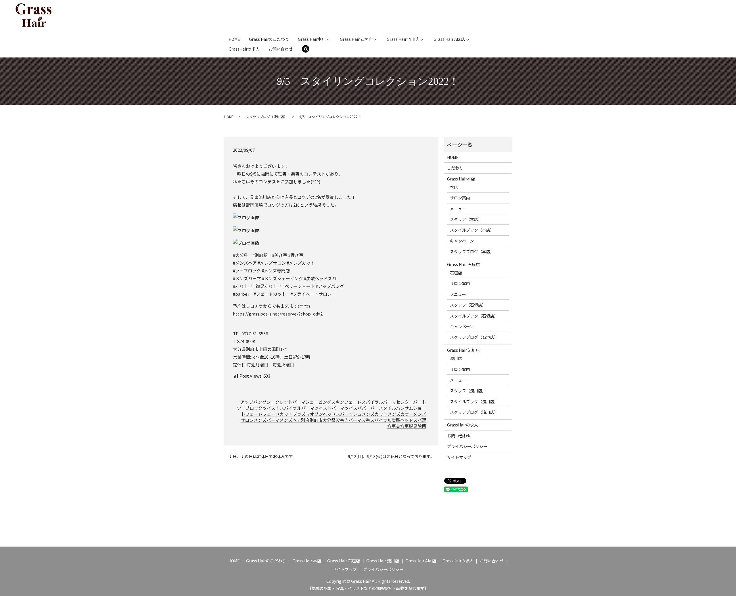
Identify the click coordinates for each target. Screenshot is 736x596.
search (309, 49)
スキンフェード (346, 402)
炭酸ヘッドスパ (407, 420)
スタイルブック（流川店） (474, 401)
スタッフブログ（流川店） (266, 116)
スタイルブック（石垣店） (474, 316)
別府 (305, 420)
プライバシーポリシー (467, 446)
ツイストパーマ (329, 408)
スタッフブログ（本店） (472, 251)
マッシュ (353, 414)
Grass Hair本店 (312, 39)
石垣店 (456, 273)
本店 (454, 187)
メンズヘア (290, 420)
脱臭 (413, 426)
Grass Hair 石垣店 (356, 39)
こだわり (455, 168)
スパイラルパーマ (378, 402)
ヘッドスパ (333, 414)
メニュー (458, 209)
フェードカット (277, 414)
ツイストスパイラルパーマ (288, 408)
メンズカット (375, 414)
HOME (234, 39)
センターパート (411, 402)
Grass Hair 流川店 (403, 39)
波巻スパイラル (376, 420)
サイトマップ (459, 457)
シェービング (318, 402)
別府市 (316, 420)
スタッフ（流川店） (468, 390)
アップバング (253, 402)
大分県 (329, 420)
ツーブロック (249, 408)
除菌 (421, 426)
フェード (253, 414)
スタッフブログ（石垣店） (474, 337)
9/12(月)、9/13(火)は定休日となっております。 (391, 456)
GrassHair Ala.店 (420, 561)
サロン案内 (460, 198)
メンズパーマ (266, 420)
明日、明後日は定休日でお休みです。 (263, 456)
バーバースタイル (379, 408)
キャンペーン (462, 241)
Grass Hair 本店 (306, 561)
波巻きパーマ (348, 420)
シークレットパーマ (286, 402)
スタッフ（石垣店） (468, 305)
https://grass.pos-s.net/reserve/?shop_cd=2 (278, 314)
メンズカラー (400, 414)
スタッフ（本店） (466, 219)
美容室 (402, 426)
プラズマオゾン (308, 414)
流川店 (456, 358)
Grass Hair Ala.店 (449, 39)
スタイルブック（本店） (472, 230)
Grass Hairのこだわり (269, 39)
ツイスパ (353, 408)
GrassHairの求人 (244, 49)
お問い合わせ (281, 49)
